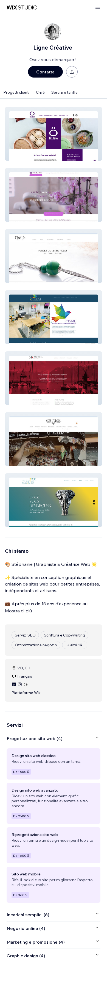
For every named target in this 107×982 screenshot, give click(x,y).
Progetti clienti (16, 92)
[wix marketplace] (22, 7)
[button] (53, 134)
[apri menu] (97, 7)
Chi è (40, 92)
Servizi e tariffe (64, 92)
